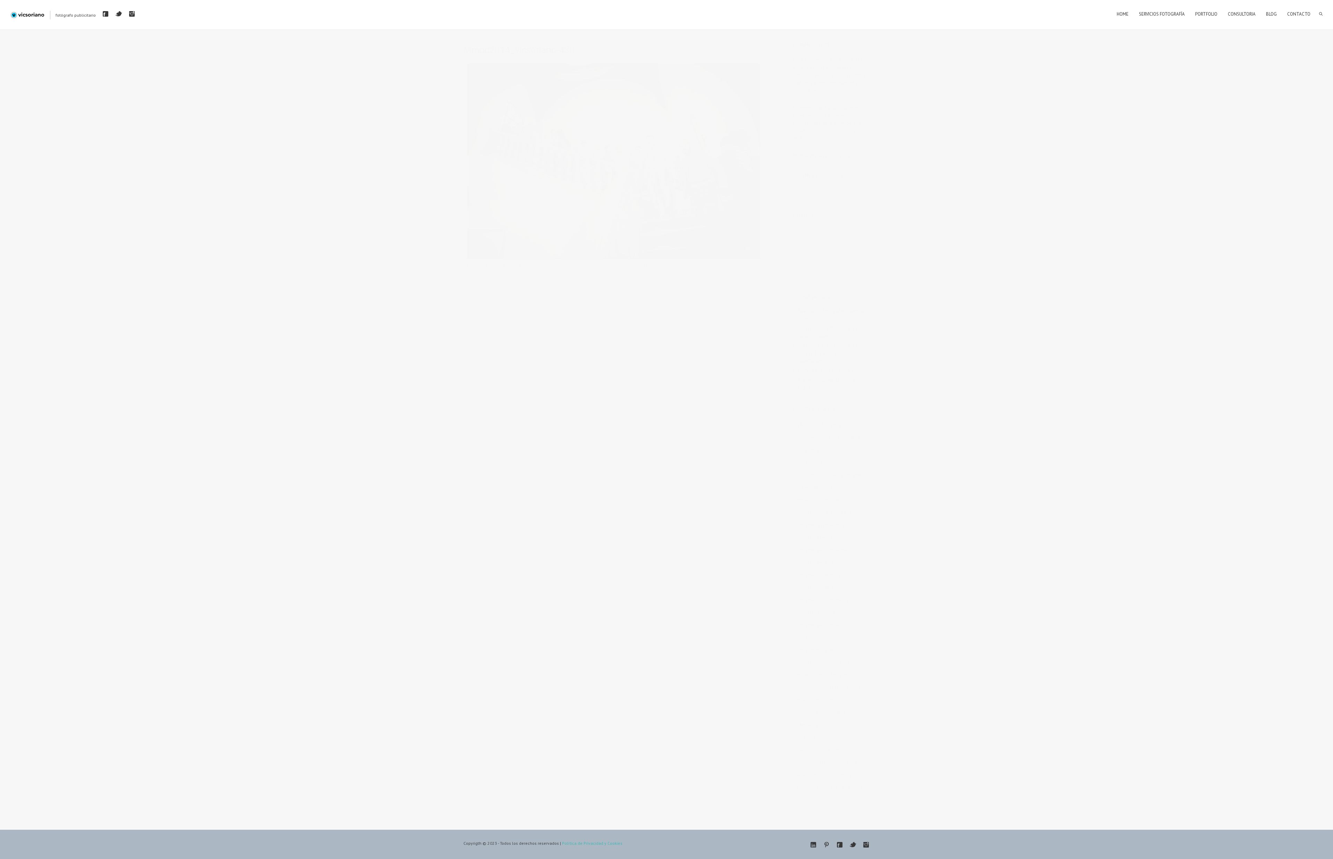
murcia (803, 688)
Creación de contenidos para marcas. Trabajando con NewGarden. (828, 353)
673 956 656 (828, 130)
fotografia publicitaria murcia (825, 550)
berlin (834, 438)
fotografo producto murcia (823, 600)
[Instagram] (131, 13)
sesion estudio (811, 775)
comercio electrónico (818, 463)
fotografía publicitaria (818, 625)
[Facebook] (105, 13)
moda (802, 675)
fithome (804, 500)
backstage (831, 425)
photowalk (807, 725)
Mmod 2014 (837, 663)
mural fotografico (836, 675)
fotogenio (832, 500)
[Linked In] (813, 844)
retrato (803, 763)
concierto (806, 475)
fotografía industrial (816, 613)
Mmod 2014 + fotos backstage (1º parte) (570, 265)
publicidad (807, 750)
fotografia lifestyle (815, 538)
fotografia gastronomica (821, 525)
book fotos (808, 450)
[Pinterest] (826, 844)
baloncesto (808, 438)
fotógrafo (806, 663)
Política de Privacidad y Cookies (592, 843)
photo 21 (837, 713)
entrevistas (807, 488)
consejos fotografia (844, 475)
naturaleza (807, 713)
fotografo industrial (816, 588)
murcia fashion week (840, 688)
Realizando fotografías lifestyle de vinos (831, 315)
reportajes (837, 750)
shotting (844, 775)
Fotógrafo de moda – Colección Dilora (831, 384)
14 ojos (804, 425)
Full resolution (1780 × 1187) (643, 265)
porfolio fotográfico (816, 738)
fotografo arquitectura (818, 575)
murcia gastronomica (817, 700)
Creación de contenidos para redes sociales (828, 332)
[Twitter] (118, 13)
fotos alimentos (812, 638)
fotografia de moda (845, 513)
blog (855, 438)
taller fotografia (846, 788)
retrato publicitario (838, 763)
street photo (809, 788)
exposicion (839, 488)
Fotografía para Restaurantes (828, 370)
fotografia (806, 513)
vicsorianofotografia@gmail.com (827, 146)
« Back (473, 272)
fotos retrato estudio (817, 650)
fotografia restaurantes (819, 563)
